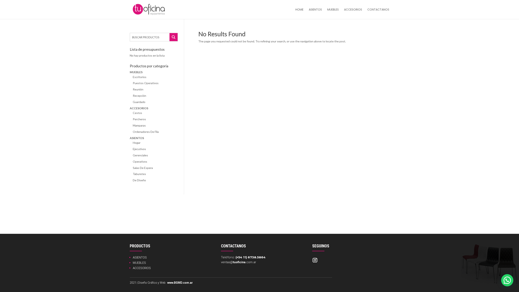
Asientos (315, 10)
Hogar (136, 142)
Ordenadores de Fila (146, 131)
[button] (507, 280)
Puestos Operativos (146, 83)
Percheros (139, 119)
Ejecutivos (139, 149)
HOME (299, 10)
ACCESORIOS (142, 268)
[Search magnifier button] (173, 37)
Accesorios (353, 10)
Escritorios (139, 77)
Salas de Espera (143, 168)
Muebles (333, 10)
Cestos (137, 113)
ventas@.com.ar (238, 262)
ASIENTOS (140, 257)
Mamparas (139, 125)
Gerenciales (140, 155)
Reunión (138, 89)
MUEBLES (139, 263)
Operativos (140, 161)
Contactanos (378, 10)
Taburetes (139, 174)
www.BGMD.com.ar (180, 282)
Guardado (139, 102)
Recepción (139, 95)
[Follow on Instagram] (315, 260)
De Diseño (139, 180)
